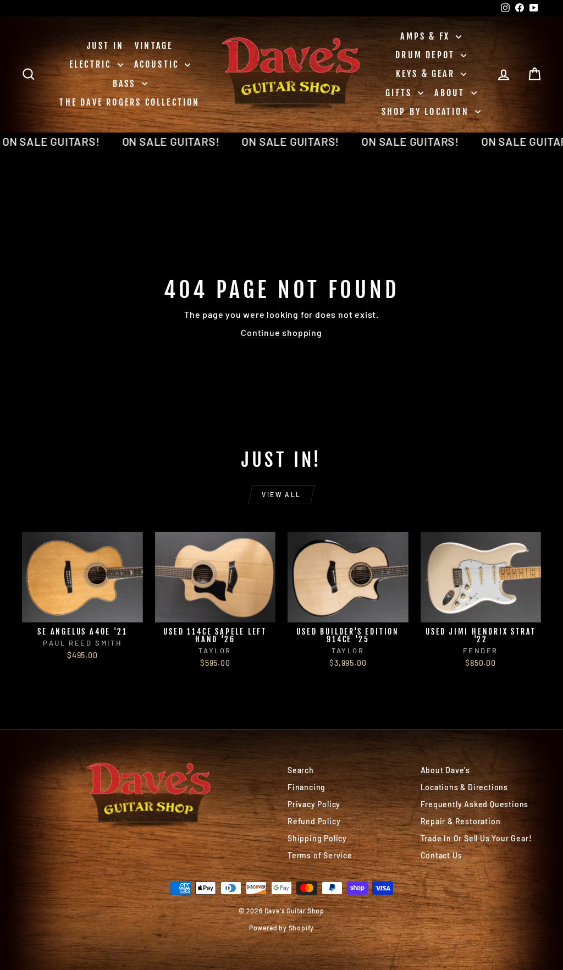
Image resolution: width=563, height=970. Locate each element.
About (451, 92)
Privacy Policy (314, 804)
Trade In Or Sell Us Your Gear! (476, 838)
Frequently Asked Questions (475, 804)
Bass (126, 83)
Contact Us (441, 855)
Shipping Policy (317, 838)
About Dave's (446, 770)
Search (301, 770)
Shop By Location (427, 111)
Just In (105, 45)
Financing (306, 787)
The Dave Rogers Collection (129, 102)
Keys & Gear (427, 73)
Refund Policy (314, 821)
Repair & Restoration (461, 821)
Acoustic (158, 64)
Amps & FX (426, 36)
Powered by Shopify (281, 928)
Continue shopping (281, 332)
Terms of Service (320, 855)
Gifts (400, 92)
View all (281, 494)
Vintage (154, 45)
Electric (92, 64)
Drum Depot (426, 54)
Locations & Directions (465, 787)
